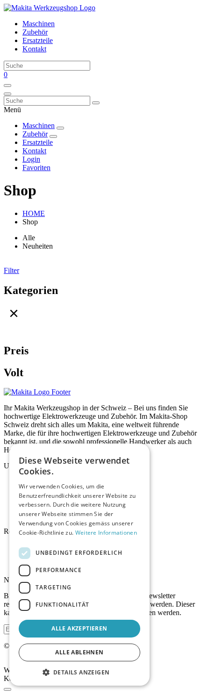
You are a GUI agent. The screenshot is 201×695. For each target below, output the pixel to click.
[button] (79, 671)
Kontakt (34, 49)
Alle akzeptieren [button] (79, 628)
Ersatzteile (37, 40)
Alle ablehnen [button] (79, 652)
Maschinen (38, 24)
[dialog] (79, 565)
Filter (11, 270)
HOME (33, 213)
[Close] (7, 689)
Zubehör (35, 32)
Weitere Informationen (106, 533)
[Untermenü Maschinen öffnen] (60, 128)
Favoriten (36, 168)
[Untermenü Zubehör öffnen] (53, 136)
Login (31, 159)
